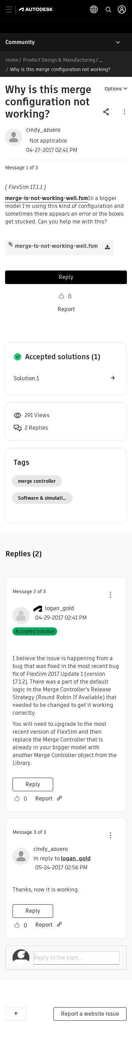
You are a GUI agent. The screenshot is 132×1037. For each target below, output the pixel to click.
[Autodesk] (36, 9)
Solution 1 (26, 378)
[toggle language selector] (94, 9)
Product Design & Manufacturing (59, 60)
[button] (124, 111)
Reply (66, 277)
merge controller (37, 481)
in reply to (62, 858)
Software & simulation (43, 498)
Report (66, 309)
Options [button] (113, 88)
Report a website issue (90, 1014)
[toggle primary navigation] (12, 9)
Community (20, 42)
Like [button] (61, 296)
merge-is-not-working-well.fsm (46, 198)
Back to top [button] (15, 1013)
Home (11, 60)
